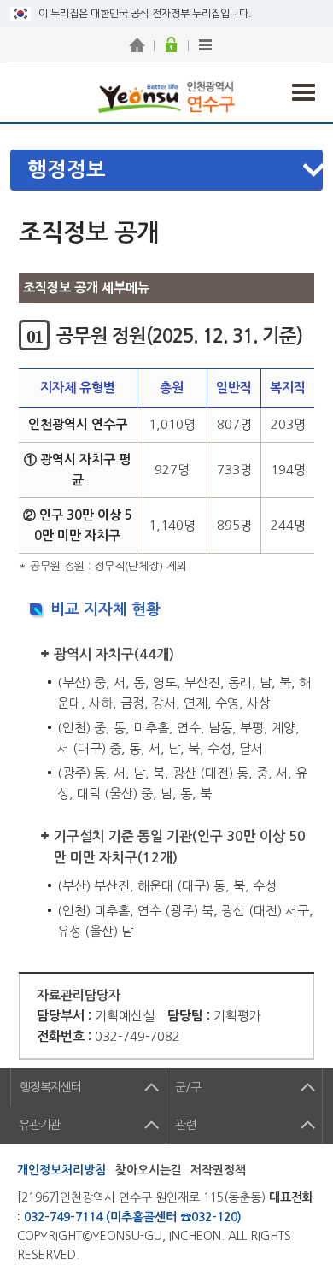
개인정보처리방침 (61, 1170)
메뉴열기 (175, 170)
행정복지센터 (50, 1087)
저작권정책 (218, 1170)
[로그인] (171, 44)
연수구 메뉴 (303, 92)
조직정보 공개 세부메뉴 (86, 287)
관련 (185, 1125)
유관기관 (39, 1125)
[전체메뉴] (205, 44)
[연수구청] (137, 44)
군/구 (188, 1087)
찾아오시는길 (148, 1170)
